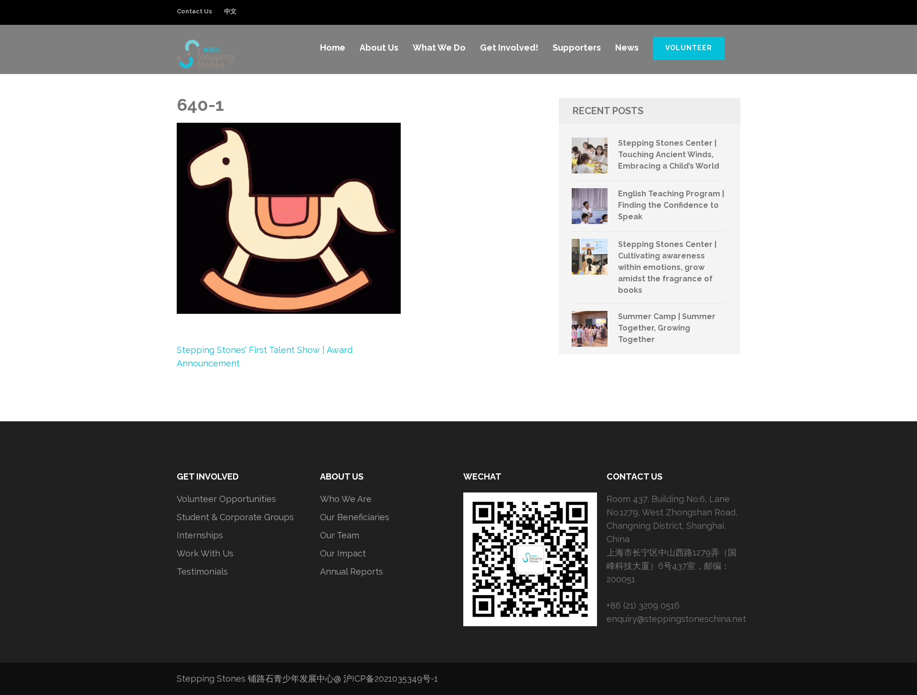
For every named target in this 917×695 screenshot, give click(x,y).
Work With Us (205, 553)
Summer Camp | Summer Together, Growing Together (666, 328)
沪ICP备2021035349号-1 (390, 679)
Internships (200, 535)
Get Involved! (509, 48)
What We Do (439, 48)
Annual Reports (351, 572)
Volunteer (688, 48)
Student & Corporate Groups (235, 517)
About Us (379, 48)
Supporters (577, 48)
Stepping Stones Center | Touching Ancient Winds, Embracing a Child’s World (668, 155)
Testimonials (202, 572)
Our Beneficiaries (354, 517)
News (627, 48)
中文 (230, 11)
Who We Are (346, 499)
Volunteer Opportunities (226, 499)
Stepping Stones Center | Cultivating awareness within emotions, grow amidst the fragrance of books (667, 267)
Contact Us (194, 11)
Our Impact (343, 553)
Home (332, 48)
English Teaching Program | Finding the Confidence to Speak (671, 205)
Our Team (339, 535)
